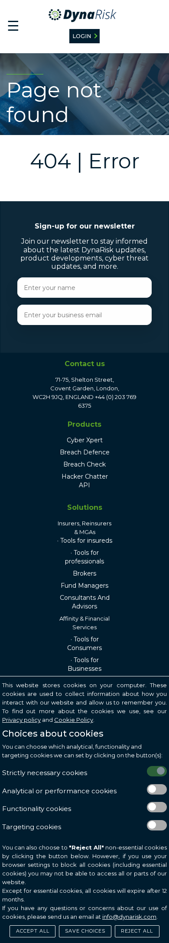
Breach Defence (85, 452)
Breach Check (84, 464)
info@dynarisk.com (129, 916)
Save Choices (85, 931)
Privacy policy (21, 719)
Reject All (137, 931)
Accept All (32, 931)
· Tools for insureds (84, 540)
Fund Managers (84, 585)
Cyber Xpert (85, 440)
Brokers (84, 573)
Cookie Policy (73, 719)
